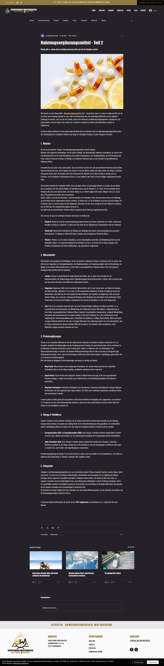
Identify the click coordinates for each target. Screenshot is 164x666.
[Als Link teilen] (58, 528)
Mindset (104, 20)
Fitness (74, 20)
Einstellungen (139, 662)
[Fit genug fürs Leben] (118, 560)
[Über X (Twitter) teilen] (47, 528)
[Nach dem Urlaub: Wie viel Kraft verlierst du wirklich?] (46, 560)
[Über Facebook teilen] (42, 528)
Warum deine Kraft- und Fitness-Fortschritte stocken (81, 574)
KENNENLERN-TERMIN (95, 652)
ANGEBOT (92, 644)
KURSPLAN (92, 648)
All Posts (32, 20)
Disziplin (56, 20)
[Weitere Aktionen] (122, 35)
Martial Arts (94, 20)
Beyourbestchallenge (44, 20)
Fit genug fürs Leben (113, 573)
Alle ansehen (131, 547)
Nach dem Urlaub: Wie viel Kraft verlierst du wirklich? (45, 574)
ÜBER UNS (92, 641)
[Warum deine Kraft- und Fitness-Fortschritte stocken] (82, 560)
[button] (129, 10)
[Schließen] (161, 662)
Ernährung (65, 20)
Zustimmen (153, 662)
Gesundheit (84, 20)
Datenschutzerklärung (21, 663)
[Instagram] (136, 649)
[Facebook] (131, 649)
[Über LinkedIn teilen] (53, 528)
